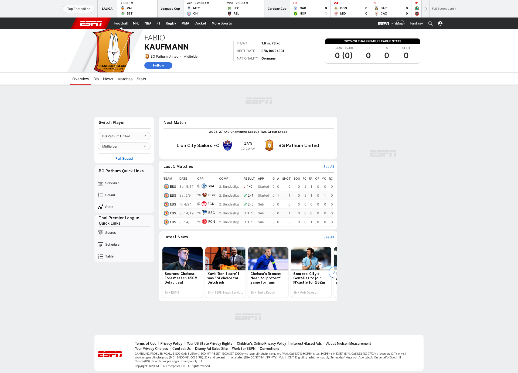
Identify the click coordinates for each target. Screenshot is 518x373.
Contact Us (181, 349)
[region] (248, 200)
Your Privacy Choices (151, 349)
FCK (211, 204)
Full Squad (124, 158)
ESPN (91, 23)
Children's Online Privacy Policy (261, 344)
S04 (211, 186)
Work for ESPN (243, 349)
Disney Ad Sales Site (211, 349)
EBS (173, 186)
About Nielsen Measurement (348, 344)
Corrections (269, 349)
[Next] (425, 9)
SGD (211, 195)
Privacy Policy (171, 344)
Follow (158, 65)
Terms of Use (145, 344)
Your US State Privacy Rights (210, 344)
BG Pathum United (164, 56)
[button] (430, 23)
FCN (211, 221)
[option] (182, 272)
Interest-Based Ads (306, 344)
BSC (211, 213)
